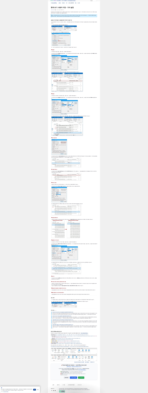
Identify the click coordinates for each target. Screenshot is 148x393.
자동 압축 (71, 339)
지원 (64, 381)
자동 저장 (65, 339)
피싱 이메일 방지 (67, 342)
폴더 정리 (78, 338)
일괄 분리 (60, 339)
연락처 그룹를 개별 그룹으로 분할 (73, 343)
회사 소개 (80, 381)
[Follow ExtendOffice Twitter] (53, 387)
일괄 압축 (62, 339)
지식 (58, 381)
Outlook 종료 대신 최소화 (75, 340)
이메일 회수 (56, 338)
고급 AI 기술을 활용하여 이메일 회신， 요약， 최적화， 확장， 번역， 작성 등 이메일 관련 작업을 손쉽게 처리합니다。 (72, 334)
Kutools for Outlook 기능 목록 (79, 358)
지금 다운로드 (87, 358)
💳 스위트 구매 (81, 374)
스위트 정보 (66, 374)
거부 (37, 389)
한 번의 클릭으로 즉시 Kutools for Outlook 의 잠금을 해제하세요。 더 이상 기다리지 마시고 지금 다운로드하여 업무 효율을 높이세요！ (70, 346)
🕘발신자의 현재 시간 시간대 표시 (75, 342)
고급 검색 (76, 338)
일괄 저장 (57, 339)
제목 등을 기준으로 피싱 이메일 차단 (64, 338)
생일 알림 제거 (80, 343)
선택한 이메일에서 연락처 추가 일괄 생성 (62, 343)
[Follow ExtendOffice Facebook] (51, 387)
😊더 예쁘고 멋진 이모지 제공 (60, 340)
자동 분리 (68, 339)
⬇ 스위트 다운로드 (73, 374)
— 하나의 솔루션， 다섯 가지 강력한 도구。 (63, 0)
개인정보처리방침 (71, 381)
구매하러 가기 (92, 358)
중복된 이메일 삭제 (71, 338)
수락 (34, 389)
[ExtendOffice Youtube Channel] (55, 387)
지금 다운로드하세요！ (84, 333)
